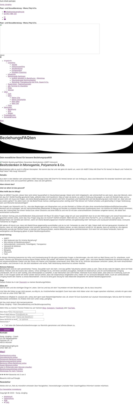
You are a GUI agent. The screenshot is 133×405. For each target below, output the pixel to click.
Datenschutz (5, 322)
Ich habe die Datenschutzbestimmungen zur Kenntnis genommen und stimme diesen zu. (40, 325)
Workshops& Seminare (16, 76)
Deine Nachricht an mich (8, 319)
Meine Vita (16, 98)
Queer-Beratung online (9, 365)
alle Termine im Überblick (18, 86)
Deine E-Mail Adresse (8, 314)
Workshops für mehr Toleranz (11, 371)
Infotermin (12, 74)
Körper (10, 113)
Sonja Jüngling (5, 5)
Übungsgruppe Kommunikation (24, 80)
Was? (2, 351)
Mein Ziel (15, 103)
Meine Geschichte (19, 100)
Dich (9, 94)
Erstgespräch (17, 70)
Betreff (3, 317)
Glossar (11, 90)
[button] (66, 56)
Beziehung (12, 109)
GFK (9, 111)
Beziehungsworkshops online (11, 369)
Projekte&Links (9, 115)
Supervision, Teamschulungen (19, 84)
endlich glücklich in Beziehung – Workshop (28, 78)
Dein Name (4, 312)
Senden (7, 330)
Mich (9, 96)
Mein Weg (15, 102)
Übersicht (23, 282)
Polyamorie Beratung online (10, 359)
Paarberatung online (8, 355)
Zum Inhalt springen (7, 1)
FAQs (10, 88)
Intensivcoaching (18, 67)
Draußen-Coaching (19, 72)
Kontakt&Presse (10, 117)
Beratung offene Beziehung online (13, 363)
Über (6, 92)
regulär (14, 65)
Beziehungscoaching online (10, 361)
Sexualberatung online (9, 357)
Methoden (8, 107)
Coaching (11, 63)
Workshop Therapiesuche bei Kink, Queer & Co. (30, 82)
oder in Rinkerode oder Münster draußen (16, 367)
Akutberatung (17, 68)
